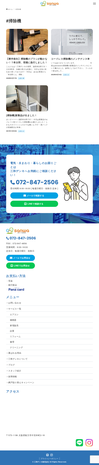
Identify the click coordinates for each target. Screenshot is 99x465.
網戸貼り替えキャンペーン (21, 382)
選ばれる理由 (14, 352)
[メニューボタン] (94, 3)
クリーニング (16, 347)
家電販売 (14, 325)
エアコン (14, 314)
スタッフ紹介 (14, 370)
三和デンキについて (18, 358)
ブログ (11, 364)
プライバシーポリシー (49, 458)
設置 (12, 330)
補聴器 (13, 319)
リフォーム (15, 336)
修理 (12, 341)
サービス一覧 (14, 308)
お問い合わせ (14, 302)
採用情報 (12, 376)
